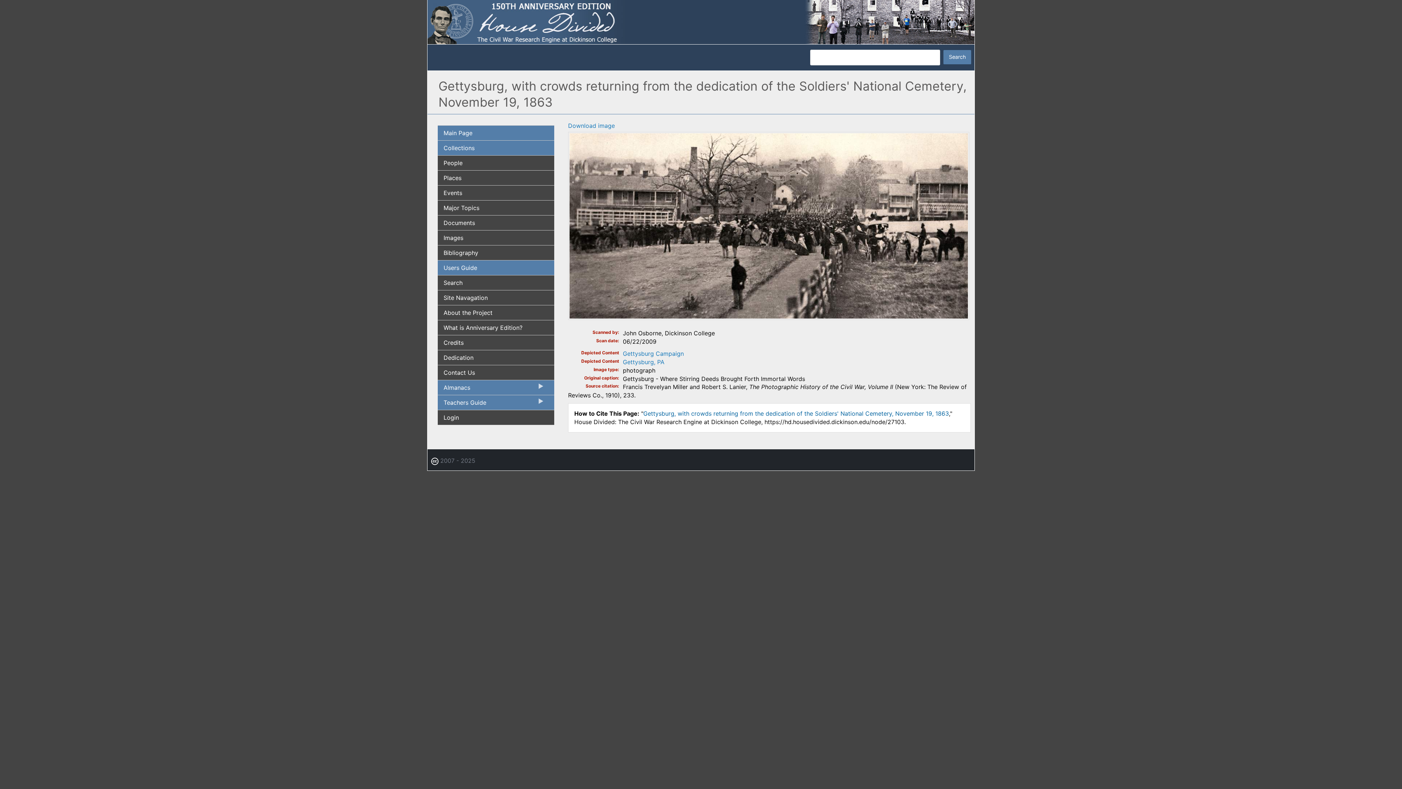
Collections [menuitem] (459, 148)
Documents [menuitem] (459, 222)
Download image (591, 125)
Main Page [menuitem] (458, 133)
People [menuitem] (453, 163)
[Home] (701, 21)
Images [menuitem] (453, 237)
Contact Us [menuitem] (459, 372)
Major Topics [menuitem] (461, 207)
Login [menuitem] (451, 417)
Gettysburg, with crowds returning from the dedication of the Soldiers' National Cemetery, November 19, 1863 (796, 413)
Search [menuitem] (453, 282)
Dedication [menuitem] (459, 357)
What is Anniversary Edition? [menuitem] (483, 327)
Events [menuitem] (453, 193)
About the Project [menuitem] (468, 312)
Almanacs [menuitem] (454, 389)
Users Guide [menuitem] (460, 267)
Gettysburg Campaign (653, 353)
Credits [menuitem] (454, 342)
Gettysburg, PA (643, 362)
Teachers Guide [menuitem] (462, 404)
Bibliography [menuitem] (461, 252)
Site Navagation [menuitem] (466, 297)
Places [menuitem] (452, 178)
